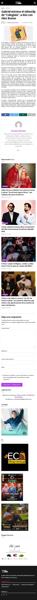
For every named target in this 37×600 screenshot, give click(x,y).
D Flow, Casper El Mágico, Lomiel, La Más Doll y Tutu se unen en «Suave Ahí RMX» (17, 265)
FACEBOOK (30, 395)
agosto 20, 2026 (6, 307)
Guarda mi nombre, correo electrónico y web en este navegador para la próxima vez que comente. (18, 377)
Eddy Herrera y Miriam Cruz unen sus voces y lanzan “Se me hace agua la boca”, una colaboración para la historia (18, 192)
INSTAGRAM (18, 397)
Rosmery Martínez (13, 22)
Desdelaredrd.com (29, 575)
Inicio (2, 8)
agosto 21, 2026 (6, 234)
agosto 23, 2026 (6, 197)
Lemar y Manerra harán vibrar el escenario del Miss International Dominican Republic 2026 (17, 229)
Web (2, 367)
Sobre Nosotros (5, 584)
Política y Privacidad (27, 584)
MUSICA (8, 8)
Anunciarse (16, 584)
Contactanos (5, 586)
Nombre (4, 351)
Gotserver (14, 577)
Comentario (5, 328)
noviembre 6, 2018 (27, 22)
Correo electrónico (8, 359)
